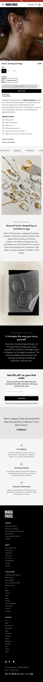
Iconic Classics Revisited (12, 583)
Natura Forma (9, 577)
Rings (6, 631)
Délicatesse (8, 606)
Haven (7, 598)
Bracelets (8, 644)
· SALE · (21, 1)
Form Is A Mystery (10, 603)
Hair (6, 646)
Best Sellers (8, 628)
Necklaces (8, 641)
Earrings (7, 636)
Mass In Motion (9, 580)
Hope (6, 595)
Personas (8, 611)
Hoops (7, 638)
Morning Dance (10, 585)
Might (7, 590)
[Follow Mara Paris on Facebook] (10, 662)
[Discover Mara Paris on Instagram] (6, 662)
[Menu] (3, 4)
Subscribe (21, 398)
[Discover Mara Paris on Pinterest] (14, 662)
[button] (17, 58)
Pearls (7, 649)
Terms (6, 670)
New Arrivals (9, 626)
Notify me (21, 91)
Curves (7, 608)
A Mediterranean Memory (13, 575)
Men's (7, 651)
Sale (6, 623)
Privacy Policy (14, 670)
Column (7, 593)
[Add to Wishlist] (39, 86)
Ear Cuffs (8, 633)
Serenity (7, 601)
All (6, 620)
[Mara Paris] (11, 4)
